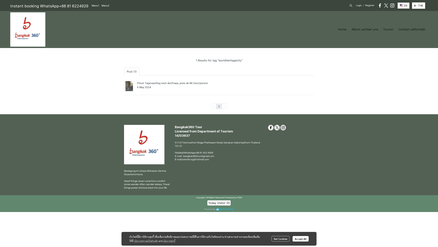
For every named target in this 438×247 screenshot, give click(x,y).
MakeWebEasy (227, 209)
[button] (351, 5)
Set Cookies (280, 238)
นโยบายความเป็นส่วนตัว (146, 240)
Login (359, 5)
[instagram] (392, 5)
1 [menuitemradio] (219, 106)
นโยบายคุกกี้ (169, 240)
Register (369, 5)
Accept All (300, 238)
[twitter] (386, 5)
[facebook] (380, 5)
